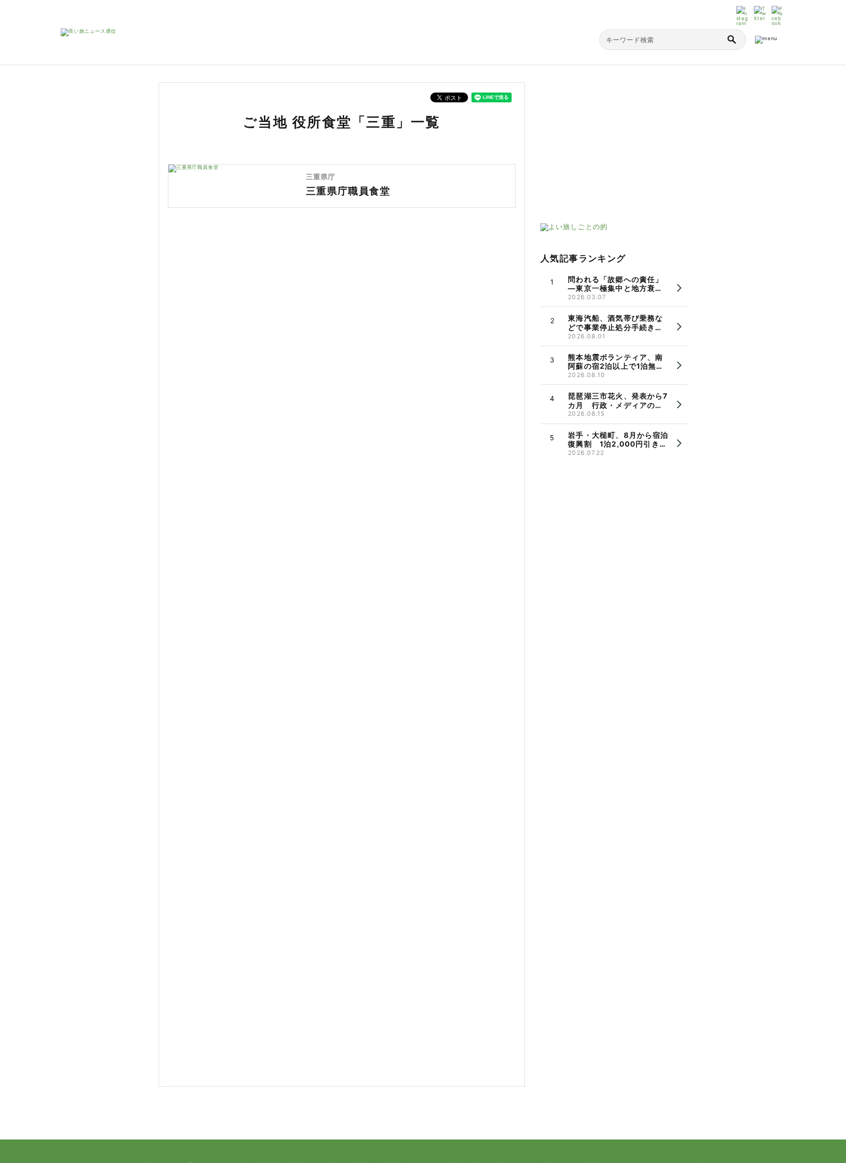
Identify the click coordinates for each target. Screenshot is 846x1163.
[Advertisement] (613, 143)
